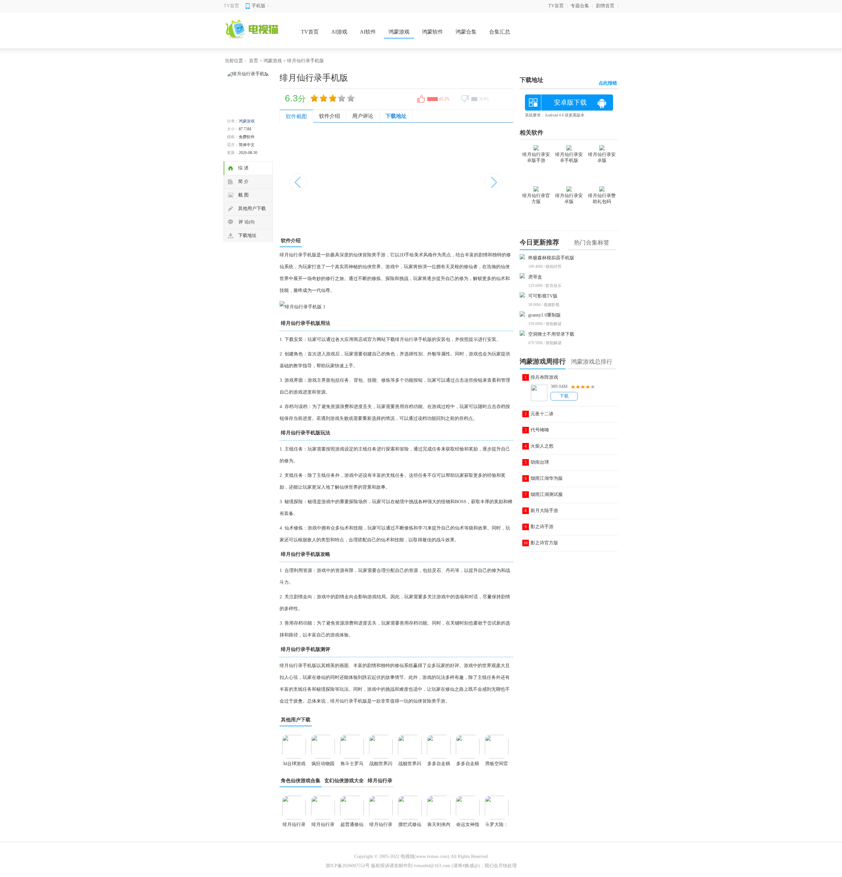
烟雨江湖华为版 (547, 478)
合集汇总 (499, 32)
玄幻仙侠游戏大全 (344, 780)
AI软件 (368, 32)
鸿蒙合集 (466, 32)
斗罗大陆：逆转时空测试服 (496, 826)
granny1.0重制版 (544, 315)
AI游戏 (339, 32)
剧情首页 (605, 5)
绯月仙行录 (380, 780)
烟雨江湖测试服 (547, 494)
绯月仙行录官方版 (536, 198)
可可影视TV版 (542, 296)
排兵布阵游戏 (544, 377)
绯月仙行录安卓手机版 (569, 157)
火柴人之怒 (542, 446)
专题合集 (580, 5)
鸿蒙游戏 (398, 32)
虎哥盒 (535, 276)
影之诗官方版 (544, 542)
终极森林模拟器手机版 (551, 257)
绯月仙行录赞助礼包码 (602, 198)
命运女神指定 (467, 826)
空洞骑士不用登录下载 (551, 334)
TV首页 (231, 5)
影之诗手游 (542, 526)
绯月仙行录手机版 (322, 826)
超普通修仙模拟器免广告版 (351, 826)
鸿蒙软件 (432, 32)
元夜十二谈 (542, 413)
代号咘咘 (540, 429)
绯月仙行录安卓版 (294, 826)
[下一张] (454, 179)
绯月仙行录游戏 (380, 826)
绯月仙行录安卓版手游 (536, 157)
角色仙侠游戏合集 (300, 780)
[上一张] (338, 179)
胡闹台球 (540, 462)
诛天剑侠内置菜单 (438, 826)
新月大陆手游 (544, 510)
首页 (253, 60)
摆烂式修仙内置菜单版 (409, 826)
